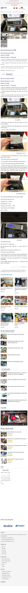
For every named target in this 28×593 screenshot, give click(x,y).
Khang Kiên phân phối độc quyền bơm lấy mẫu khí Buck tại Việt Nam (17, 400)
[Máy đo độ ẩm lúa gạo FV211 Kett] (7, 300)
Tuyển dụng (4, 562)
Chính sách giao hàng (6, 560)
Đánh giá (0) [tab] (9, 74)
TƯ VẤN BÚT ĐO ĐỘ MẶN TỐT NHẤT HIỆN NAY (17, 394)
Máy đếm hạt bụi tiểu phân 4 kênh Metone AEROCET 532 (21, 289)
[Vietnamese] (16, 8)
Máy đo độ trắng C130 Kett (21, 306)
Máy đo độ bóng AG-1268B (18, 270)
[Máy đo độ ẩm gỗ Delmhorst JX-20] (7, 317)
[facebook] (11, 5)
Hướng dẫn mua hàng (6, 571)
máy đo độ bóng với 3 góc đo (19, 271)
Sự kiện (3, 566)
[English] (14, 8)
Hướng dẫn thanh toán (6, 577)
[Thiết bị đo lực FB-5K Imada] (21, 317)
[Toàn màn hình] (25, 424)
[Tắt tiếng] (23, 424)
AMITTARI (8, 70)
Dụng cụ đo (12, 70)
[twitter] (13, 5)
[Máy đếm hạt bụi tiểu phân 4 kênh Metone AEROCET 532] (21, 282)
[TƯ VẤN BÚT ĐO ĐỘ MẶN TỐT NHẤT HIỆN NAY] (4, 395)
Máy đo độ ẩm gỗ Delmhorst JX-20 (5, 324)
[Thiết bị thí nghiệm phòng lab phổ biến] (4, 381)
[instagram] (17, 5)
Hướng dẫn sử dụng (6, 575)
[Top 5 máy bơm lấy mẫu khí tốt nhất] (4, 388)
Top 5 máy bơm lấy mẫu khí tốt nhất (15, 386)
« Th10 (2, 483)
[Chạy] (2, 424)
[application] (14, 418)
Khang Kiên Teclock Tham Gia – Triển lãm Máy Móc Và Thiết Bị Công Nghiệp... (16, 373)
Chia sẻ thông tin (5, 578)
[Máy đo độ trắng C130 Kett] (21, 300)
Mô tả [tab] (3, 74)
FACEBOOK (23, 261)
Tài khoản (4, 550)
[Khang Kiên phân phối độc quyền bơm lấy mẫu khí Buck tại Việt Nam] (4, 401)
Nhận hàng (4, 553)
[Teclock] (8, 525)
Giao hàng (4, 552)
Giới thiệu (4, 548)
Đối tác (3, 564)
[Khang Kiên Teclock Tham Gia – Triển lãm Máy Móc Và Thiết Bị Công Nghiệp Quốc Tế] (4, 374)
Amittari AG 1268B (9, 270)
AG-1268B (11, 81)
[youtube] (15, 5)
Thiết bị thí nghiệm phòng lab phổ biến (16, 379)
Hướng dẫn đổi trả (5, 573)
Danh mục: (3, 70)
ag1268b (3, 270)
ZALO (16, 261)
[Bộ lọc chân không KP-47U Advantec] (7, 282)
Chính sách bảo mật (6, 559)
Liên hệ (3, 546)
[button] (25, 16)
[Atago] (20, 525)
